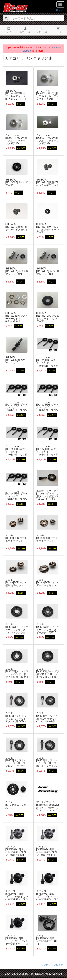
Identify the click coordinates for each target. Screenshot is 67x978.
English (60, 10)
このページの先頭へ (53, 964)
